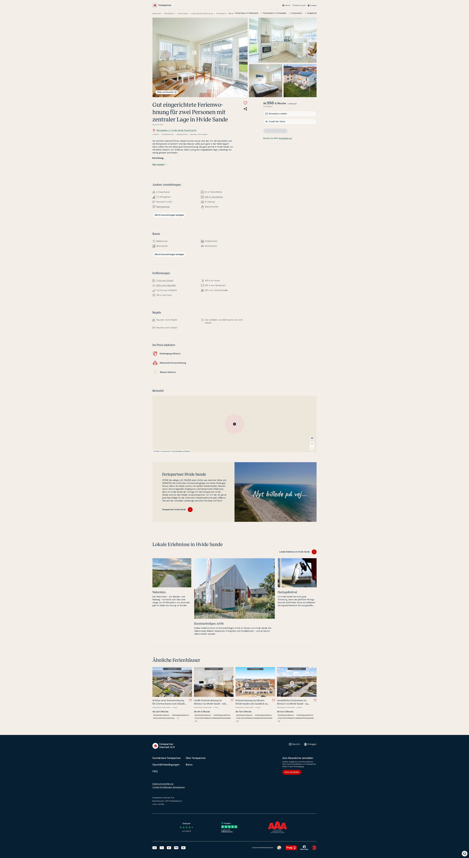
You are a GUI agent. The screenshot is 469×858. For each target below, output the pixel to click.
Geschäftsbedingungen (166, 765)
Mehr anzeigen (158, 164)
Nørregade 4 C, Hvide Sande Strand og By (176, 130)
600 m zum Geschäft (166, 285)
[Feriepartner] (161, 5)
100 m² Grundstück (214, 197)
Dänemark (156, 13)
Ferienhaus (220, 13)
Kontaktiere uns (285, 138)
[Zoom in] (312, 444)
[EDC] (279, 847)
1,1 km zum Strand (164, 281)
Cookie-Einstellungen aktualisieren (168, 787)
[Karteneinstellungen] (312, 438)
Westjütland (169, 13)
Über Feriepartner (196, 758)
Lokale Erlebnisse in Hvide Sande (294, 552)
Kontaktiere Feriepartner (166, 758)
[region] (234, 424)
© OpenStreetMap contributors (180, 451)
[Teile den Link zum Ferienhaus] (245, 109)
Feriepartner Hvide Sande (174, 510)
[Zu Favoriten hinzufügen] (245, 103)
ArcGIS (157, 451)
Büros (189, 765)
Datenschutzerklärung (162, 784)
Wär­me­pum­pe (163, 207)
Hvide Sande (182, 13)
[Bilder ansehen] (200, 57)
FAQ (155, 771)
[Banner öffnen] (465, 854)
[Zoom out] (312, 448)
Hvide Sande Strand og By (202, 13)
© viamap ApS (165, 451)
